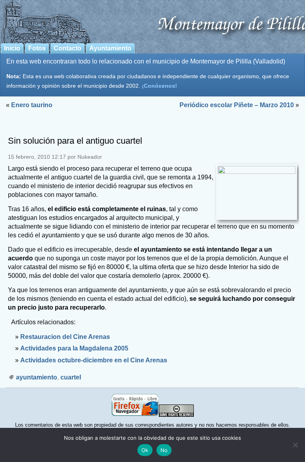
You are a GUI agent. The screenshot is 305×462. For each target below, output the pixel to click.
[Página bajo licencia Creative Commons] (176, 415)
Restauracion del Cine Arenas (65, 336)
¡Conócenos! (159, 86)
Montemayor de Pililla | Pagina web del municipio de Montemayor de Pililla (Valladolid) (152, 20)
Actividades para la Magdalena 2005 (74, 348)
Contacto (67, 48)
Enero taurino (31, 105)
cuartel (70, 377)
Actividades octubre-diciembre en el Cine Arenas (93, 360)
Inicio (12, 48)
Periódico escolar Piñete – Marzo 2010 (237, 105)
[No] (295, 445)
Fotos (37, 48)
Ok (145, 450)
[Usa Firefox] (135, 415)
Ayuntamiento (110, 48)
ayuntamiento (36, 377)
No (164, 450)
